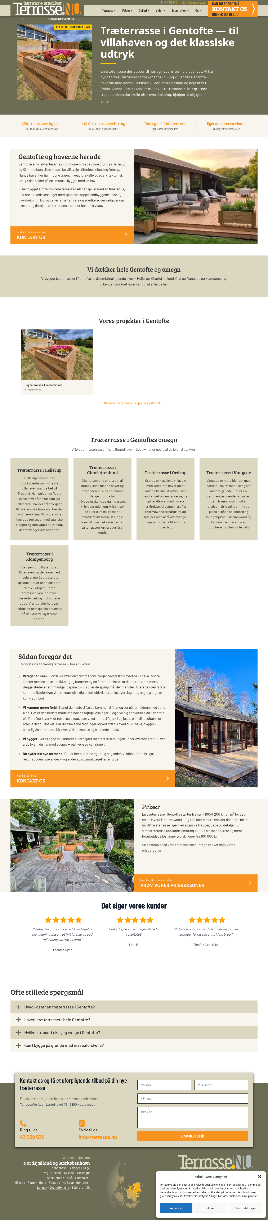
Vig (46, 1173)
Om (198, 10)
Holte (42, 1182)
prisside (183, 844)
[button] (260, 1177)
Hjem (18, 18)
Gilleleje (69, 1173)
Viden (160, 10)
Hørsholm (81, 1178)
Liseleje (56, 1173)
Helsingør (83, 1173)
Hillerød (20, 1182)
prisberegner (151, 850)
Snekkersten (55, 1178)
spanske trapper (77, 194)
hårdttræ (149, 825)
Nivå (70, 1178)
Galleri (144, 10)
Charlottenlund (59, 1187)
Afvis (210, 1208)
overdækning (28, 200)
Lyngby (42, 1187)
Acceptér (176, 1208)
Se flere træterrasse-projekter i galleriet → (134, 403)
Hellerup (68, 1182)
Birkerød (54, 1182)
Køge (86, 1168)
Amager (75, 1168)
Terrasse (109, 10)
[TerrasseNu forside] (47, 8)
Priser (127, 10)
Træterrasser (34, 18)
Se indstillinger (245, 1208)
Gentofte (82, 1182)
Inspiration (180, 10)
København (59, 1168)
